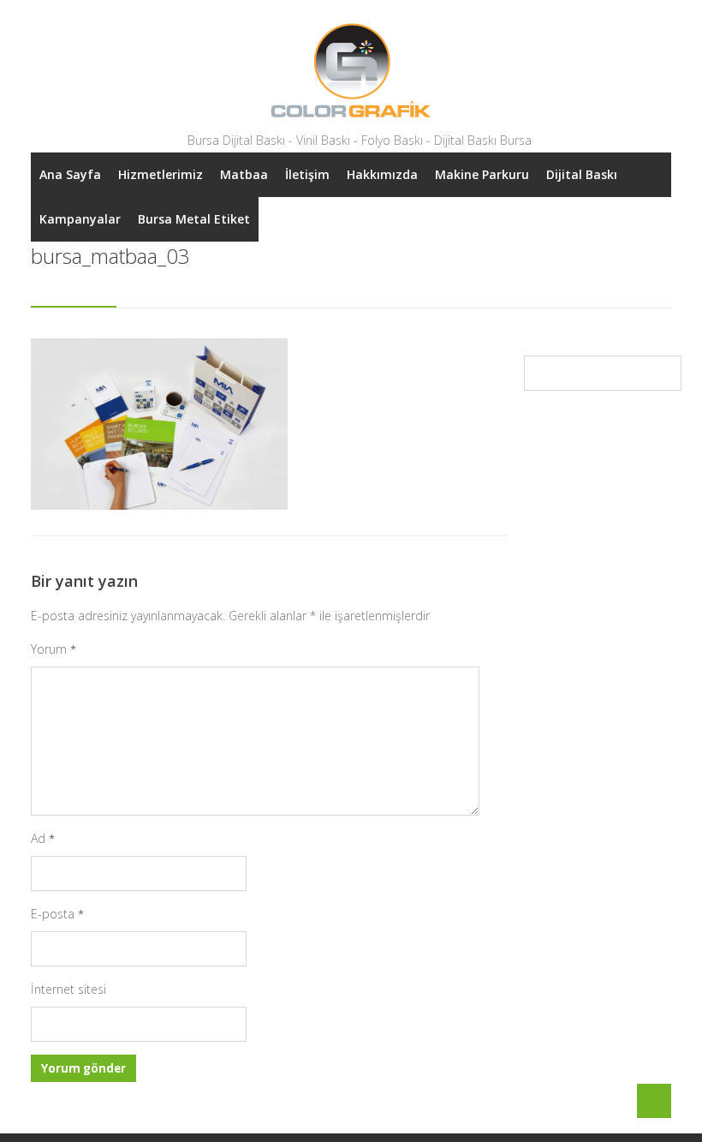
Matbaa (244, 174)
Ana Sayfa (70, 174)
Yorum (53, 649)
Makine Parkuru (482, 174)
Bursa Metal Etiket (194, 219)
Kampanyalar (80, 219)
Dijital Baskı (581, 174)
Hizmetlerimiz (160, 174)
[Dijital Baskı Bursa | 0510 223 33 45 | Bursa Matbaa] (351, 70)
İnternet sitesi (68, 989)
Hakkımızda (382, 174)
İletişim (307, 174)
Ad (43, 838)
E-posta (57, 914)
